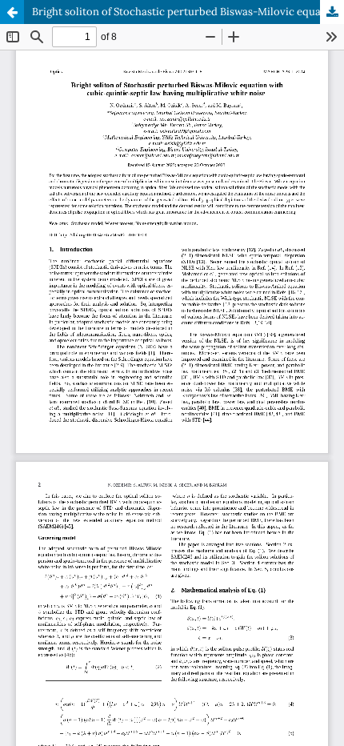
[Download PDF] (332, 12)
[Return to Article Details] (12, 12)
